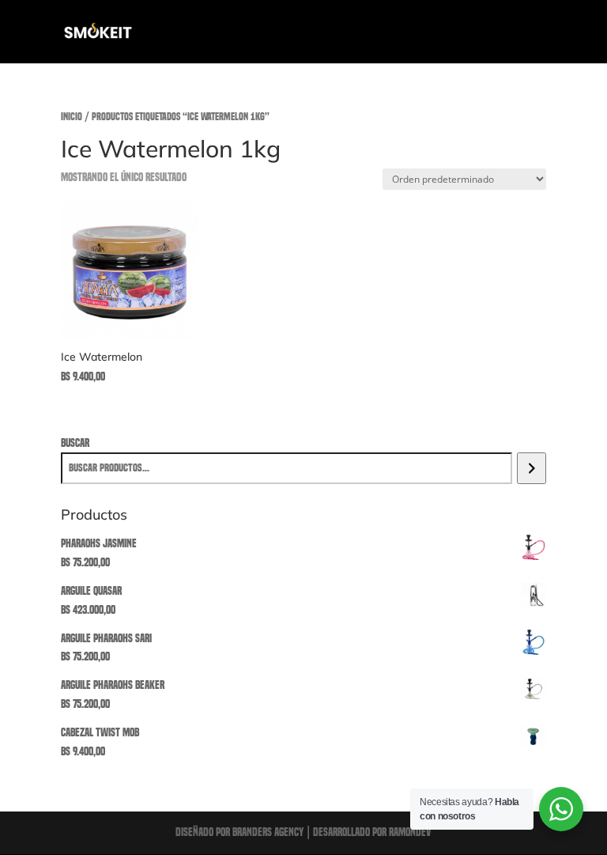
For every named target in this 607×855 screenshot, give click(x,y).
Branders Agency (269, 832)
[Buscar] (531, 468)
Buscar (75, 443)
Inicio (71, 117)
